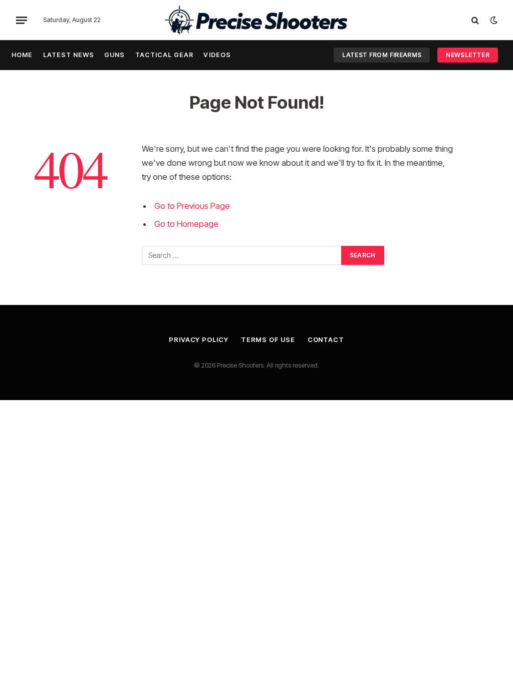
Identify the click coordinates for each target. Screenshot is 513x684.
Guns (114, 55)
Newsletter (467, 55)
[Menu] (21, 20)
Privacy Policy (198, 339)
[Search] (475, 20)
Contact (326, 339)
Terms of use (268, 339)
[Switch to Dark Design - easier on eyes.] (493, 20)
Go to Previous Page (192, 206)
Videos (216, 55)
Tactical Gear (164, 55)
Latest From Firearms (381, 55)
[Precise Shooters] (256, 20)
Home (22, 55)
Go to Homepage (186, 224)
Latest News (68, 55)
